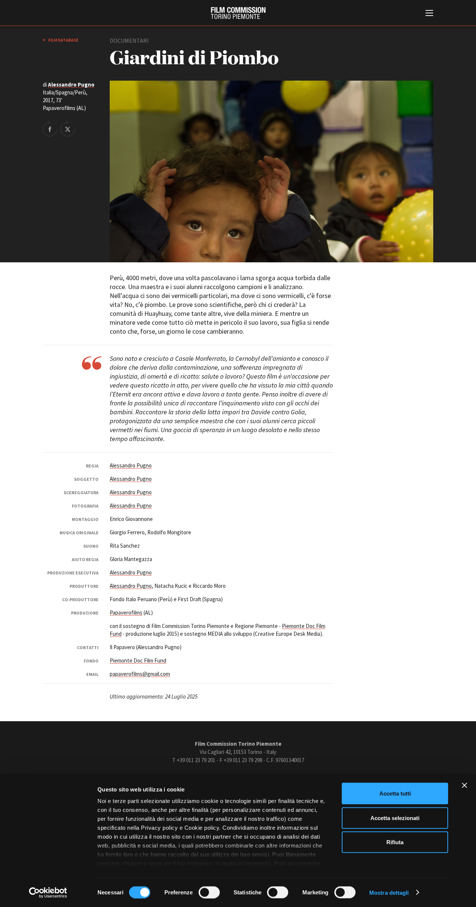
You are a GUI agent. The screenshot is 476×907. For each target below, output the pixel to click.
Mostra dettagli (389, 892)
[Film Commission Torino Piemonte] (238, 13)
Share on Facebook (50, 128)
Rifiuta (394, 842)
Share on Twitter (68, 128)
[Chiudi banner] (464, 785)
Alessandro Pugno (71, 84)
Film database (63, 40)
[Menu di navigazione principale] (429, 13)
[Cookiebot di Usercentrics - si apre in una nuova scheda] (48, 892)
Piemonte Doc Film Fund (138, 660)
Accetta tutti (395, 793)
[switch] (209, 892)
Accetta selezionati (394, 817)
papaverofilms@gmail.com (140, 673)
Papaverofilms (126, 612)
